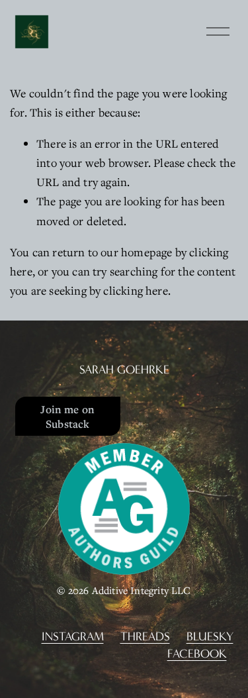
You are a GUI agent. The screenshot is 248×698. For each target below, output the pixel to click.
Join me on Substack (67, 416)
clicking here (135, 290)
